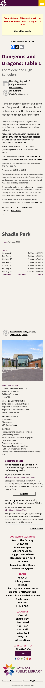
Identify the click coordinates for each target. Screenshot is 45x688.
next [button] (40, 274)
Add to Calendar (16, 87)
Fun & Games (16, 211)
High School (27, 207)
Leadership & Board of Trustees (22, 595)
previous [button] (7, 274)
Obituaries (22, 561)
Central (22, 615)
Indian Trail (22, 632)
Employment (22, 598)
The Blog (23, 584)
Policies (22, 602)
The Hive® (22, 625)
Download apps (22, 547)
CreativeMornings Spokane (21, 467)
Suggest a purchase (22, 554)
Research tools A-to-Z (22, 557)
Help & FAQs (22, 606)
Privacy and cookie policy (12, 681)
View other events (22, 31)
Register (24, 494)
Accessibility (28, 681)
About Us (23, 577)
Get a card (22, 543)
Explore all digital (22, 550)
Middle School (16, 207)
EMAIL (23, 653)
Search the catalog (23, 540)
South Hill (22, 629)
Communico (38, 681)
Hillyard (22, 636)
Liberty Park (23, 622)
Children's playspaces (22, 568)
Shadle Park (15, 90)
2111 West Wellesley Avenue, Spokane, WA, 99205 (23, 333)
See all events (36, 528)
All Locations (22, 640)
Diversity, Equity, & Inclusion (22, 588)
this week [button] (22, 274)
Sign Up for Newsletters (22, 591)
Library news (22, 581)
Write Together (23, 502)
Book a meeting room (22, 565)
